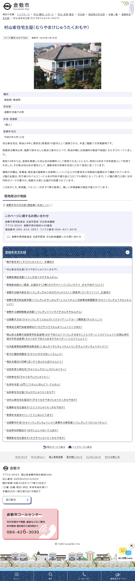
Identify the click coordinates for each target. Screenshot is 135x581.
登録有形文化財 (15, 252)
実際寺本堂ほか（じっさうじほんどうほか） (30, 415)
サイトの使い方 (112, 457)
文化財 (81, 14)
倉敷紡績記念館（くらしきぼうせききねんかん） (32, 277)
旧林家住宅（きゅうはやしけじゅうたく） (28, 377)
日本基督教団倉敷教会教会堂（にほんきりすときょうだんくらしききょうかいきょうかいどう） (57, 346)
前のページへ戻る (56, 447)
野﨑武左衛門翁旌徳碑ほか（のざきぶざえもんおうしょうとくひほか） (44, 327)
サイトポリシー (38, 457)
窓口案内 (11, 500)
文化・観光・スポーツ (43, 14)
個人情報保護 (56, 457)
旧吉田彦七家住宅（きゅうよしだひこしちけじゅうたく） (36, 369)
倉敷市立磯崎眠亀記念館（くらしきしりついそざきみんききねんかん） (44, 312)
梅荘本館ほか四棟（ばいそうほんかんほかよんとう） (35, 362)
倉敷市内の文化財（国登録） (28, 205)
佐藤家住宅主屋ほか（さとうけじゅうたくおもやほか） (36, 407)
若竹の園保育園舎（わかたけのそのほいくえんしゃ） (35, 354)
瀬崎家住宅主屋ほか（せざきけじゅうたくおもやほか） (36, 438)
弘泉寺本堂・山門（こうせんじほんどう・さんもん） (33, 384)
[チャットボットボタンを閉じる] (131, 545)
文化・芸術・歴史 (66, 14)
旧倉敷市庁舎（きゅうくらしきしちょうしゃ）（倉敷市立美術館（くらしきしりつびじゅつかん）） (57, 422)
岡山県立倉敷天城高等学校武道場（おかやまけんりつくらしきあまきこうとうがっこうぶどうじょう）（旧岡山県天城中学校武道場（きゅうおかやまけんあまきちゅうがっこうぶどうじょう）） (68, 336)
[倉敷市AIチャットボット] (125, 553)
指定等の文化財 (96, 14)
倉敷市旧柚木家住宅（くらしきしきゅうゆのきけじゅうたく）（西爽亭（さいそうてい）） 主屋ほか (59, 292)
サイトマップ (21, 457)
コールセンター (84, 579)
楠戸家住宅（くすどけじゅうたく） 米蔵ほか (30, 262)
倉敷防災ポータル (118, 579)
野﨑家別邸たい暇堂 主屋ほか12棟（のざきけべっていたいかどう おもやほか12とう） (55, 285)
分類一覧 (113, 14)
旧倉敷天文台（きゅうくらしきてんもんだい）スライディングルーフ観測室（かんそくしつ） (55, 319)
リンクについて (93, 457)
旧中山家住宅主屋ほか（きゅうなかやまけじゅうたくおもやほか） (42, 400)
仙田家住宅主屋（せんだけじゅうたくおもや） (31, 392)
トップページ (23, 14)
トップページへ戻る (82, 447)
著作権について (74, 457)
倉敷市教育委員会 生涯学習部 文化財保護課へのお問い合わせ (46, 237)
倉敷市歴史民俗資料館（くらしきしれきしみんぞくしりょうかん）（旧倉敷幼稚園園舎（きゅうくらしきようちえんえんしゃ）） (69, 302)
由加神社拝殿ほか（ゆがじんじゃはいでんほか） (32, 430)
